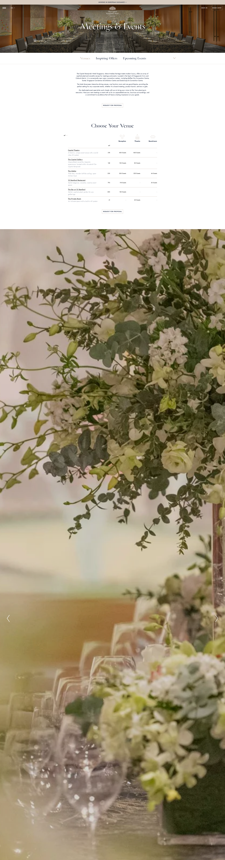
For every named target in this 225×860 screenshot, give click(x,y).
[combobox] (13, 8)
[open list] (174, 58)
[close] (126, 2)
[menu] (4, 8)
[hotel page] (112, 8)
